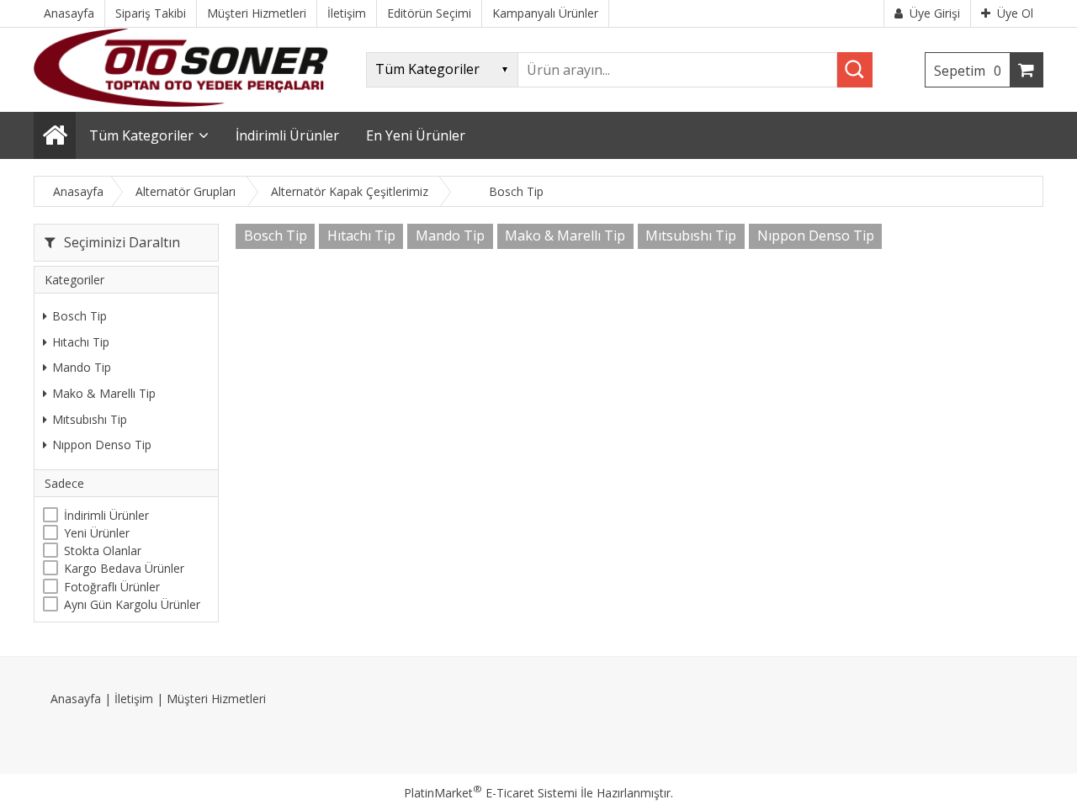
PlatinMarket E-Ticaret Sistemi (490, 793)
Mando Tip (81, 367)
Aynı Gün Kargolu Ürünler (132, 604)
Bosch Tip (79, 316)
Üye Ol (1015, 13)
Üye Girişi (935, 13)
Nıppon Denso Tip (101, 445)
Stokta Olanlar (102, 551)
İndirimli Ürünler (106, 515)
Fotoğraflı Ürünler (112, 587)
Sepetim (967, 70)
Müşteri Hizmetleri (216, 699)
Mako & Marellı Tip (104, 393)
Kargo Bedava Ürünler (124, 568)
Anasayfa (75, 699)
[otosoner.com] (181, 102)
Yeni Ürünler (97, 533)
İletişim (133, 699)
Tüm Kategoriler (141, 135)
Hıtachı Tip (80, 342)
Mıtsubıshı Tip (89, 419)
